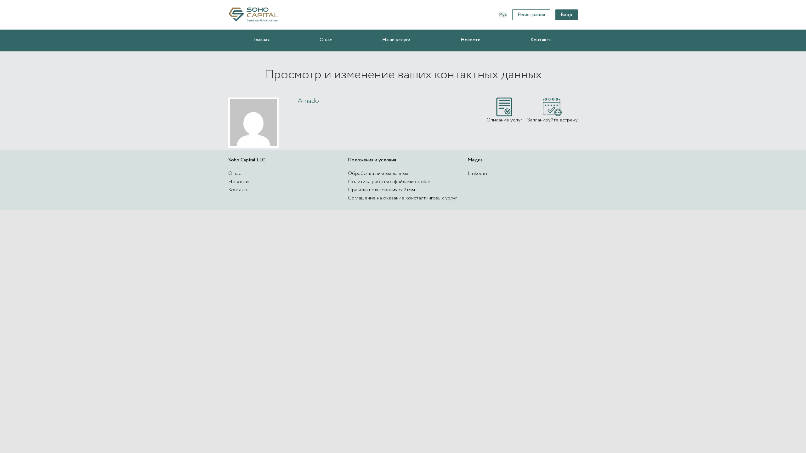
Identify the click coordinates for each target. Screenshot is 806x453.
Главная (261, 39)
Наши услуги (396, 39)
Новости (470, 39)
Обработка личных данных (378, 173)
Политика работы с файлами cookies (390, 181)
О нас (326, 39)
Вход (566, 14)
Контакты (542, 39)
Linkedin (477, 173)
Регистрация (531, 14)
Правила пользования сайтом (381, 189)
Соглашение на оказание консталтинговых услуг (402, 198)
